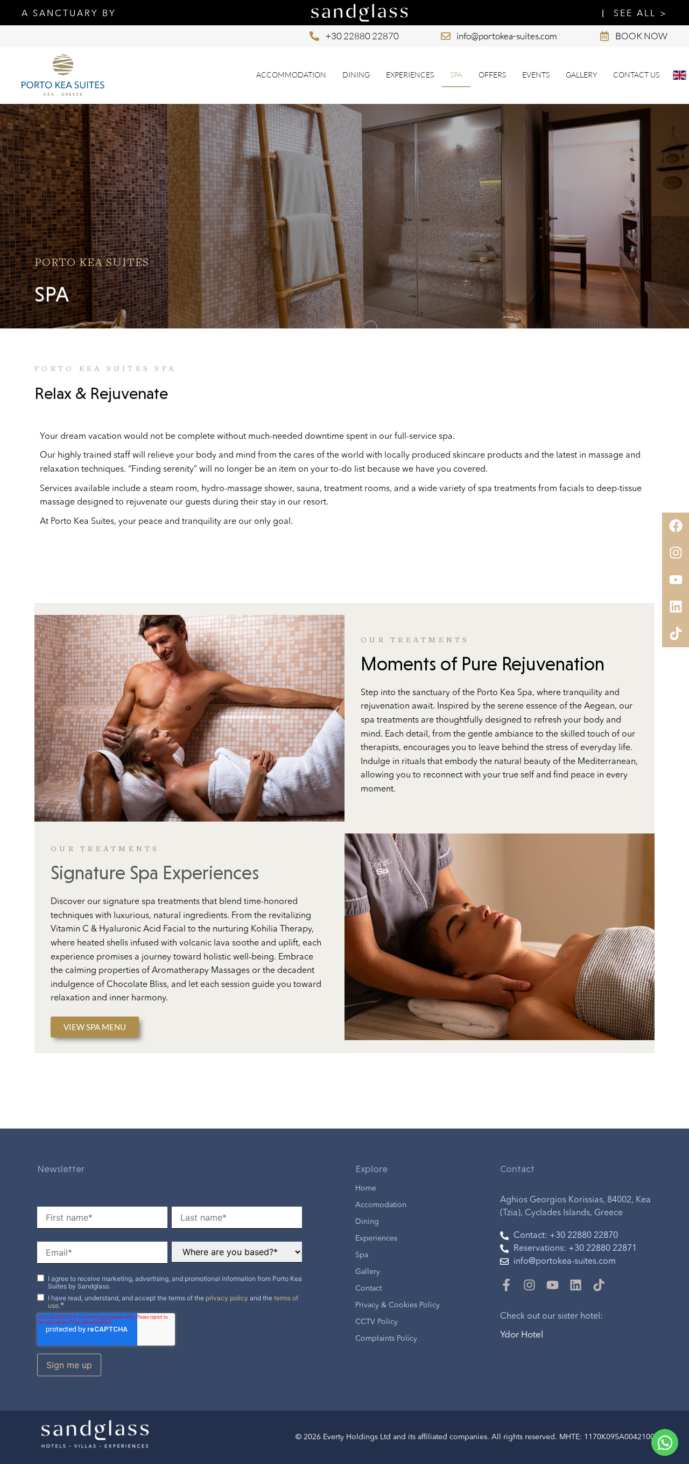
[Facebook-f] (506, 1285)
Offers (492, 74)
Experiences (410, 74)
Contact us (636, 74)
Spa (456, 74)
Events (536, 74)
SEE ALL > (640, 14)
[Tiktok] (599, 1285)
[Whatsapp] (664, 1442)
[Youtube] (552, 1285)
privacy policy (227, 1298)
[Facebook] (675, 526)
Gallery (581, 74)
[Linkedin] (576, 1285)
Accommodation (291, 74)
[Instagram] (529, 1285)
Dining (356, 74)
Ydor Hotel (521, 1335)
